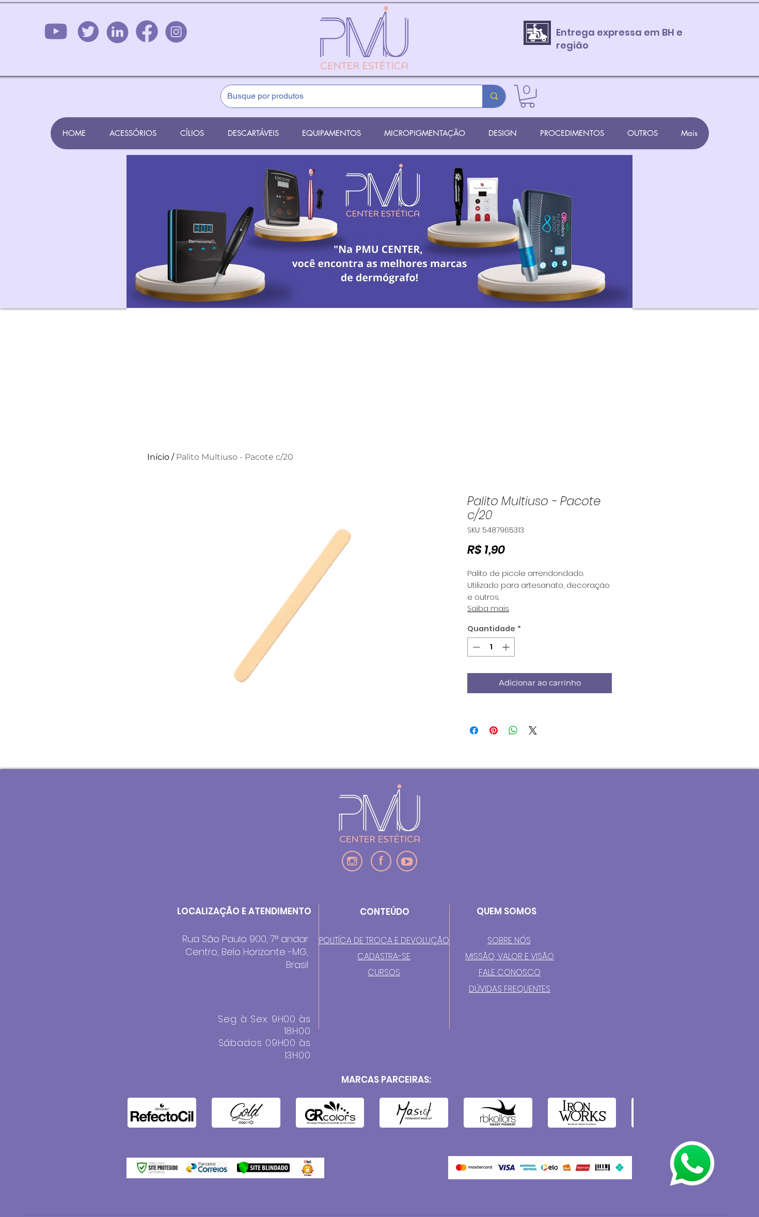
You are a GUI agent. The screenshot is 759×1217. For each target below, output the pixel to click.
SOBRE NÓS (509, 940)
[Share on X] (533, 730)
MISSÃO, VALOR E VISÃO (509, 956)
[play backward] (140, 1113)
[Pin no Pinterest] (493, 730)
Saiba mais (488, 608)
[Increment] (506, 647)
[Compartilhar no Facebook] (474, 730)
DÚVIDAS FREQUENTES (509, 989)
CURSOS (384, 972)
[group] (379, 405)
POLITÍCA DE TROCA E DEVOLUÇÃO (384, 940)
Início (158, 457)
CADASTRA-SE (383, 956)
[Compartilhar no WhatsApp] (513, 730)
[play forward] (621, 1113)
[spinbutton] (491, 647)
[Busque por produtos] (493, 96)
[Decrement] (475, 647)
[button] (527, 96)
